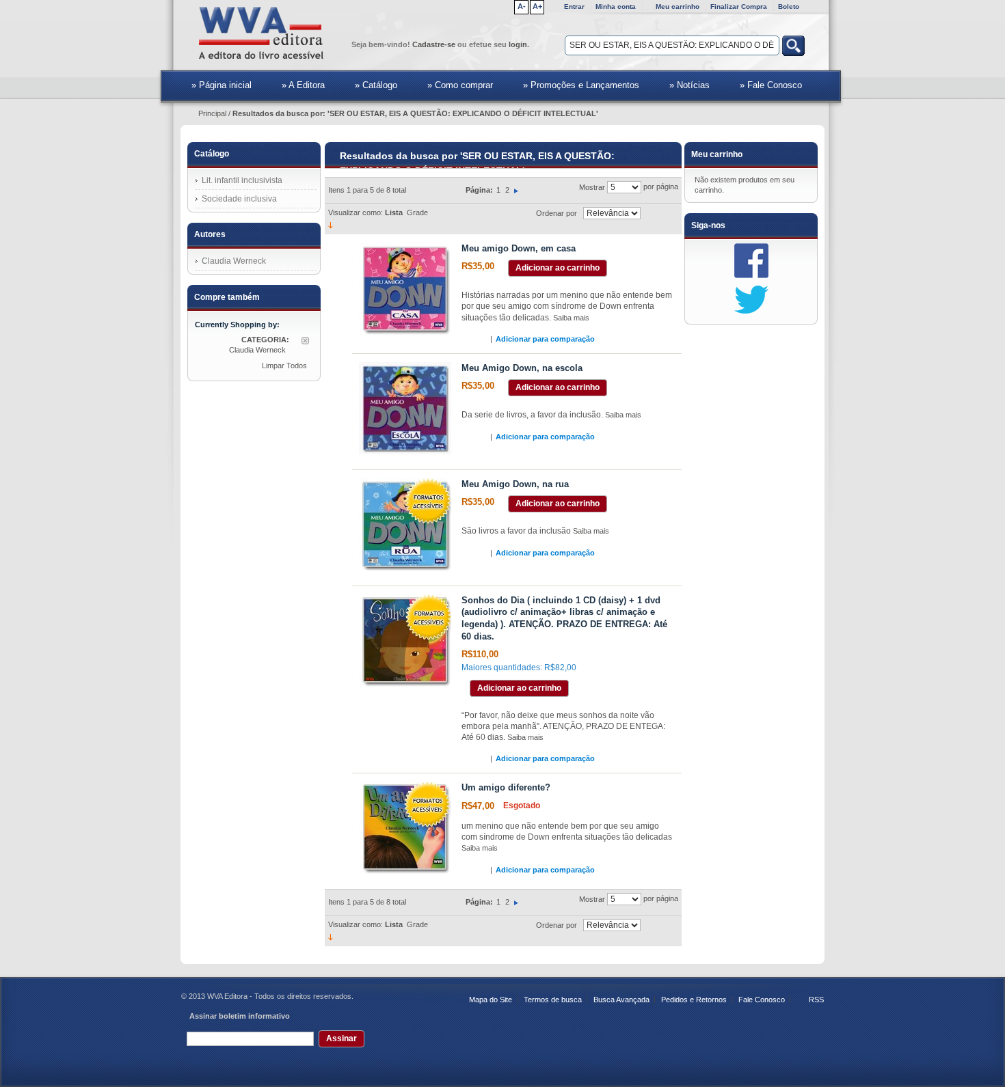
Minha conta (615, 6)
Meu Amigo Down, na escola (521, 368)
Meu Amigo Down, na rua (515, 484)
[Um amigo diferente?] (405, 828)
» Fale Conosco (771, 85)
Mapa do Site (490, 999)
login (518, 44)
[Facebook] (751, 261)
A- (522, 6)
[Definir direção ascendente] (330, 225)
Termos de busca (553, 999)
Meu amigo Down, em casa (518, 248)
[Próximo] (516, 190)
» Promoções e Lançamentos (581, 85)
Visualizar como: (355, 212)
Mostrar (592, 187)
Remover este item (305, 340)
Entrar (574, 6)
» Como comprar (460, 85)
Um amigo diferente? (505, 787)
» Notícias (689, 85)
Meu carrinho (677, 6)
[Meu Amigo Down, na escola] (405, 408)
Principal (212, 113)
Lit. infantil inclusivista (242, 180)
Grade (417, 212)
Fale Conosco (761, 999)
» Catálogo (376, 85)
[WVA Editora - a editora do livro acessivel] (264, 34)
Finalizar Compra (738, 6)
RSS (816, 999)
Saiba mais (571, 318)
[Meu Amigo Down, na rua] (405, 524)
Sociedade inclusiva (239, 199)
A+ (537, 6)
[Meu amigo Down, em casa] (405, 289)
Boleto (788, 6)
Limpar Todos (284, 365)
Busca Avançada (621, 999)
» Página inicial (211, 85)
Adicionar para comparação (545, 339)
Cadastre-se (433, 44)
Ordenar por (556, 213)
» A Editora (303, 85)
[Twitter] (751, 300)
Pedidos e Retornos (694, 999)
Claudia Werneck (234, 261)
